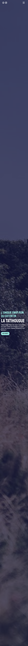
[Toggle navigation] (24, 2)
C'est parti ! (5, 333)
